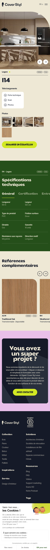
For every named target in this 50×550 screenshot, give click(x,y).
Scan (10, 100)
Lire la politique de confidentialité (13, 528)
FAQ (27, 475)
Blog (28, 471)
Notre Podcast (32, 491)
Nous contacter (25, 392)
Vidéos (29, 479)
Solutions (31, 435)
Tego (28, 498)
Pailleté (5, 463)
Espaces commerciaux (35, 455)
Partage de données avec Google (15, 535)
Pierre (4, 443)
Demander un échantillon (19, 145)
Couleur (5, 447)
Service (5, 479)
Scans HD (30, 487)
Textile (4, 459)
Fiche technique (14, 95)
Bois (3, 439)
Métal (4, 455)
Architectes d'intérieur (35, 439)
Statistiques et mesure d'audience (15, 537)
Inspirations (8, 470)
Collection (7, 435)
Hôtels (28, 459)
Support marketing (33, 483)
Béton (4, 451)
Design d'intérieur (9, 484)
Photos (11, 105)
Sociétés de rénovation (35, 443)
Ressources (32, 466)
